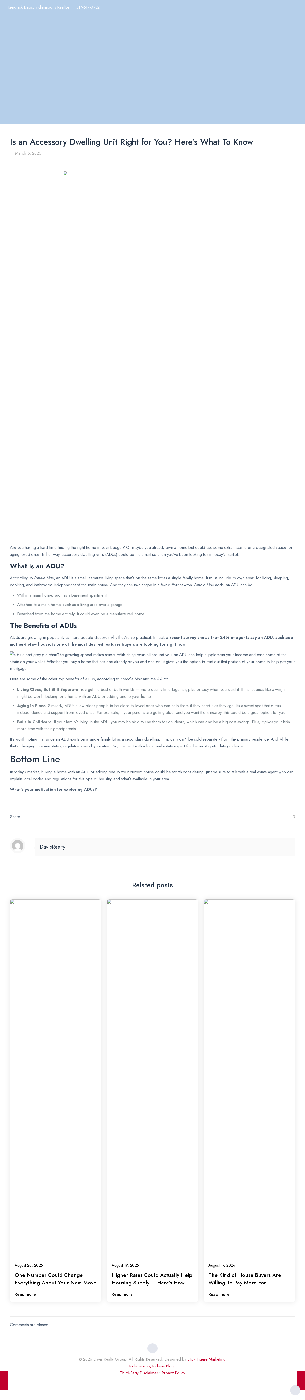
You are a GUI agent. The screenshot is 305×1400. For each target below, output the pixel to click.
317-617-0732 (88, 7)
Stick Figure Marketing (206, 1359)
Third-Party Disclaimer (139, 1373)
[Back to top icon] (152, 1348)
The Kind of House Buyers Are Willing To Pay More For (244, 1278)
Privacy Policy (173, 1373)
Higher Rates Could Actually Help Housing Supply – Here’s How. (152, 1278)
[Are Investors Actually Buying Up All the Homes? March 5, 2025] (4, 1380)
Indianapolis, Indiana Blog (151, 1366)
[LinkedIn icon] (147, 1382)
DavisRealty (52, 846)
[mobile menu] (299, 9)
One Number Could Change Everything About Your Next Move (55, 1278)
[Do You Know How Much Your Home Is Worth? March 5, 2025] (301, 1380)
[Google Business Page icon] (157, 1382)
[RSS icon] (162, 1382)
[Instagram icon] (152, 1382)
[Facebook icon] (142, 1382)
